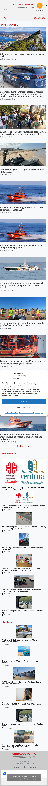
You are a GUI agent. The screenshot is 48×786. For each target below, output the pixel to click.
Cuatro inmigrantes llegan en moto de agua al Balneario (22, 170)
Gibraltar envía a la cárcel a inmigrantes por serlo (22, 55)
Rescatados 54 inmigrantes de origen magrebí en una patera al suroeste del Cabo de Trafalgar (21, 436)
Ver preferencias (24, 407)
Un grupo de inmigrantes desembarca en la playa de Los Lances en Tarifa (22, 324)
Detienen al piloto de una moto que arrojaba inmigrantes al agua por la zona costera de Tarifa (22, 285)
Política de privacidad (26, 413)
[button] (5, 18)
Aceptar (24, 401)
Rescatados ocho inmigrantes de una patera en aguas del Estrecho (22, 208)
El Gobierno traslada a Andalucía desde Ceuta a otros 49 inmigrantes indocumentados (23, 133)
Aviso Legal (39, 413)
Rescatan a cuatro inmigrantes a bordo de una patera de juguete (21, 246)
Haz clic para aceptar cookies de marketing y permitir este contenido (24, 777)
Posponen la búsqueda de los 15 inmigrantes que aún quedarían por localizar (22, 362)
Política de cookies (11, 413)
